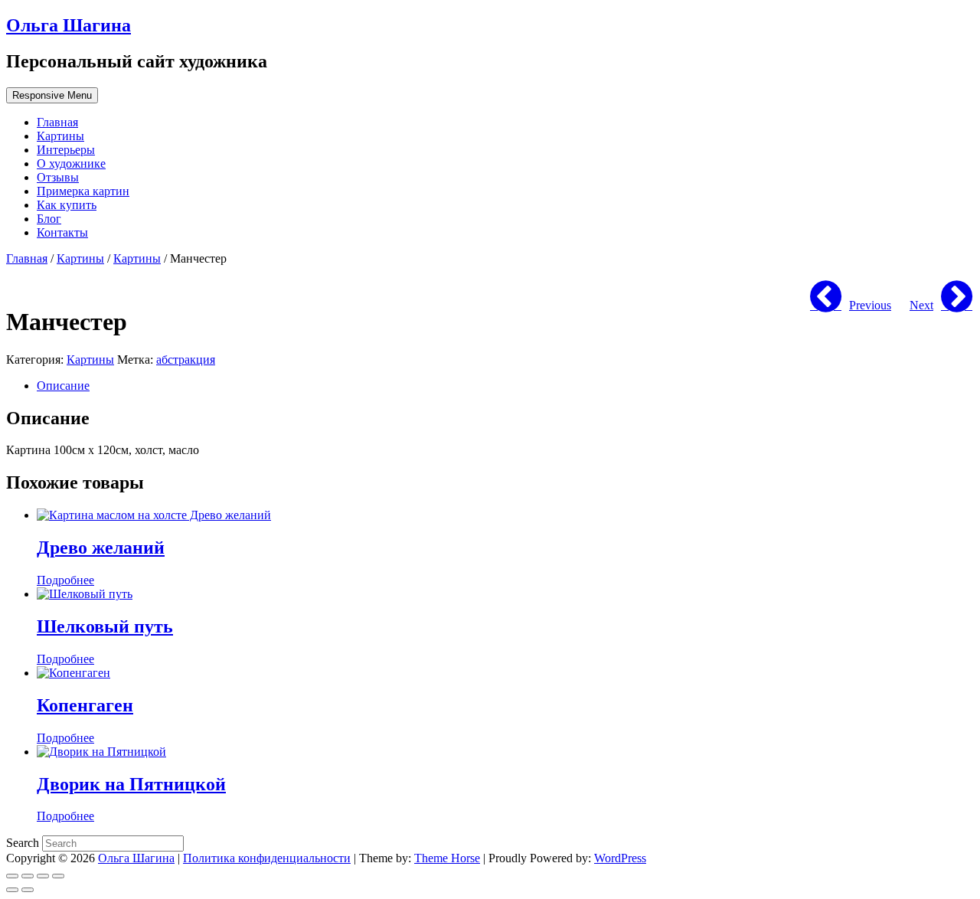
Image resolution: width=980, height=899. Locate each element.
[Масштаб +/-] (58, 876)
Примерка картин (83, 191)
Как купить (66, 204)
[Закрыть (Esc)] (12, 876)
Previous (870, 305)
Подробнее (65, 580)
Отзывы (58, 177)
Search (24, 842)
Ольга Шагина (68, 25)
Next (921, 305)
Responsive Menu (52, 95)
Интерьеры (66, 149)
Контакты (62, 232)
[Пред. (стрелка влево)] (12, 890)
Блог (49, 218)
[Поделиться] (27, 876)
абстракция (185, 359)
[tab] (505, 386)
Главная (57, 122)
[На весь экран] (43, 876)
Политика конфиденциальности (267, 858)
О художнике (71, 163)
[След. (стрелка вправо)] (27, 890)
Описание (63, 385)
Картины (60, 135)
